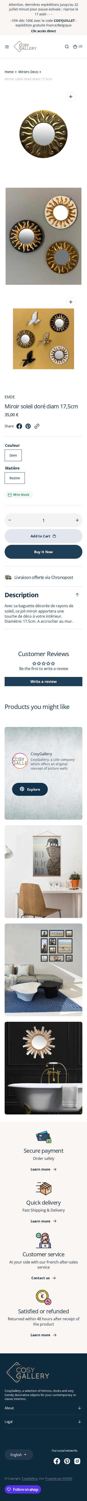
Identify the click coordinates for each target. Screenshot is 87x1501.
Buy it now (43, 551)
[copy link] (37, 427)
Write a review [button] (43, 681)
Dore (16, 457)
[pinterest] (28, 427)
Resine (17, 480)
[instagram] (77, 1461)
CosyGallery (29, 1478)
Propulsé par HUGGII (58, 1478)
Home (9, 72)
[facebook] (19, 427)
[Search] (66, 46)
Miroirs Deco (28, 72)
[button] (7, 46)
